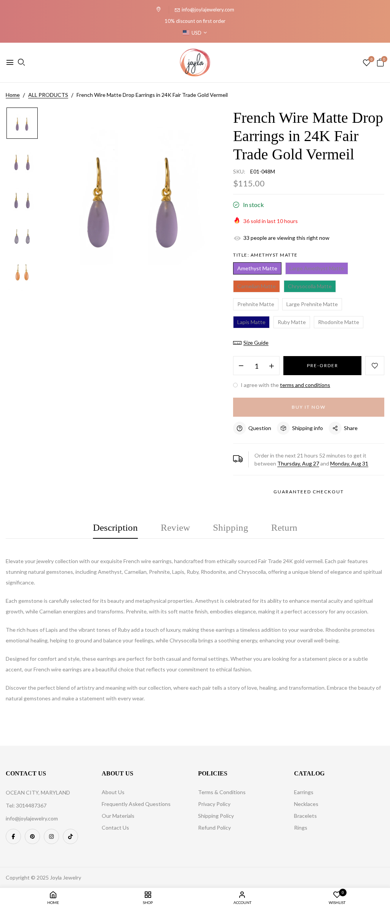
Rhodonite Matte (338, 322)
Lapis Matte (251, 322)
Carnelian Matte (256, 286)
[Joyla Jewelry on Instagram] (51, 836)
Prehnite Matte (255, 304)
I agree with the (285, 385)
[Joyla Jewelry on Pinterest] (32, 836)
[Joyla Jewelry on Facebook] (13, 836)
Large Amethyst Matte (316, 268)
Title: (265, 255)
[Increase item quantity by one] (271, 366)
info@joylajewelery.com (208, 9)
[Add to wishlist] (374, 365)
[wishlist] (366, 63)
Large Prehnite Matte (312, 304)
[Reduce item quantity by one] (241, 366)
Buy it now (309, 407)
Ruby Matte (292, 322)
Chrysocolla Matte (310, 286)
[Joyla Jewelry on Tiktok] (70, 836)
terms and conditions (305, 385)
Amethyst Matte (257, 268)
